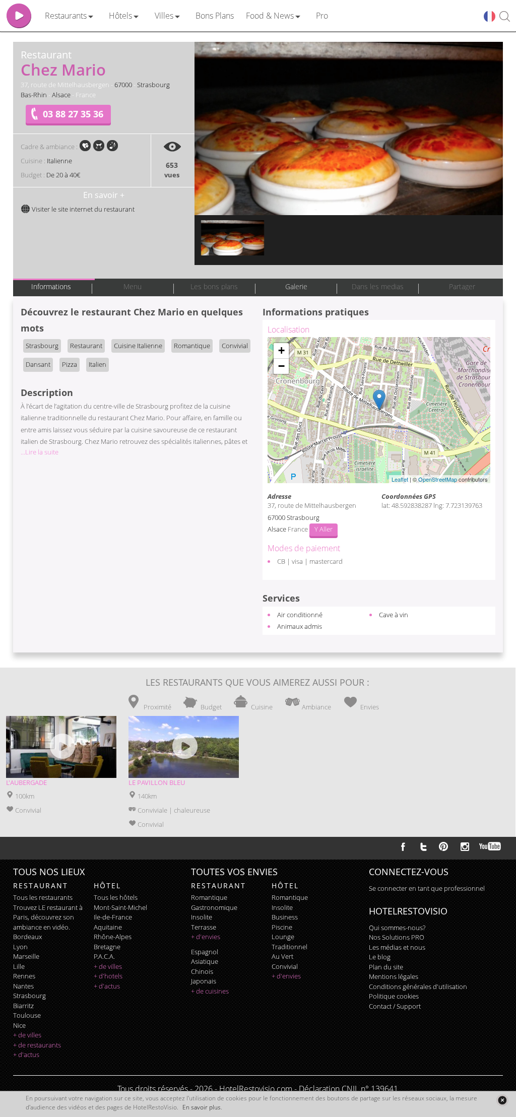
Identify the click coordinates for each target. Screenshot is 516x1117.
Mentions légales (393, 976)
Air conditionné (299, 614)
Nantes (23, 986)
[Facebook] (403, 846)
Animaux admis (299, 626)
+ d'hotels (108, 975)
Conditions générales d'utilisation (418, 986)
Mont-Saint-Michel (120, 907)
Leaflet (400, 479)
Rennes (24, 975)
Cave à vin (393, 614)
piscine (282, 927)
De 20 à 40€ (63, 174)
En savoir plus (201, 1107)
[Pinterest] (443, 846)
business (285, 917)
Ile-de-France (113, 917)
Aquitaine (108, 927)
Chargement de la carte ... (378, 410)
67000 (123, 84)
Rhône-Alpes (113, 936)
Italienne (59, 160)
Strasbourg (153, 84)
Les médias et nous (397, 947)
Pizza (69, 364)
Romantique (192, 345)
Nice (19, 1025)
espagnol (204, 951)
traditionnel (289, 946)
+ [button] (281, 350)
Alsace (61, 94)
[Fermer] (502, 1100)
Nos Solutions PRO (396, 937)
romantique (209, 897)
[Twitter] (423, 846)
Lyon (20, 946)
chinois (202, 971)
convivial (285, 966)
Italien (97, 364)
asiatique (204, 961)
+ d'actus (26, 1054)
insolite (201, 917)
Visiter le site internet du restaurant (82, 209)
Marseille (26, 956)
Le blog (380, 956)
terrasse (203, 927)
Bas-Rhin (34, 94)
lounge (283, 936)
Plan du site (386, 966)
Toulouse (27, 1015)
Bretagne (107, 946)
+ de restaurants (37, 1044)
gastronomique (214, 907)
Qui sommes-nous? (397, 927)
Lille (19, 966)
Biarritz (23, 1005)
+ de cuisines (210, 991)
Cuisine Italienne (138, 345)
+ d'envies (205, 936)
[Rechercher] (504, 17)
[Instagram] (465, 848)
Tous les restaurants (43, 897)
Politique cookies (394, 996)
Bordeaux (27, 936)
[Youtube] (490, 846)
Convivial (235, 345)
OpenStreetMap (437, 479)
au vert (282, 956)
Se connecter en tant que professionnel (427, 888)
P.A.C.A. (104, 956)
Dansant (38, 364)
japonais (203, 980)
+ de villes (27, 1034)
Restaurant (86, 345)
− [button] (281, 366)
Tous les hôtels (116, 897)
